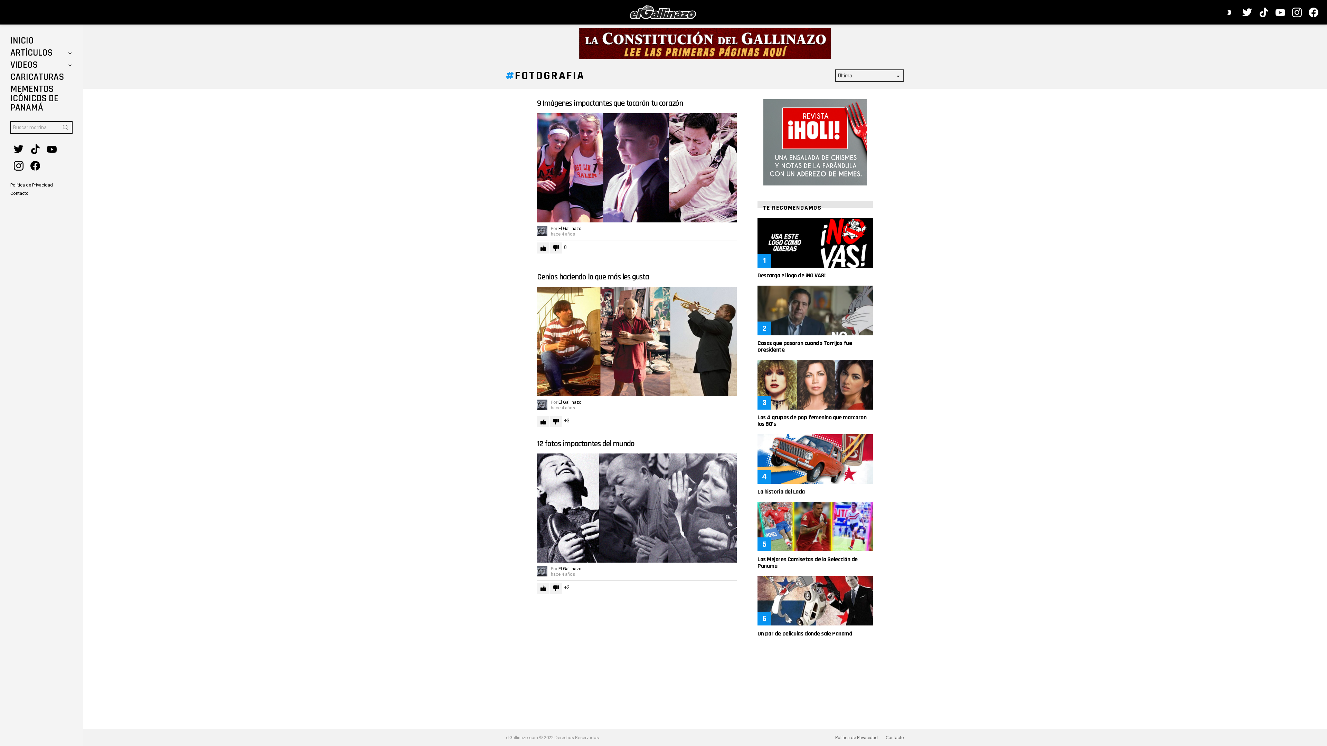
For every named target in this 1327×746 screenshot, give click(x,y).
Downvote (556, 248)
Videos (24, 65)
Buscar (66, 128)
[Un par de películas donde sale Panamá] (815, 600)
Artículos (31, 53)
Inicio (22, 41)
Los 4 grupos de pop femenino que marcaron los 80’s (812, 420)
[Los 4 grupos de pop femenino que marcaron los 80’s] (815, 384)
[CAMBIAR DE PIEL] (1229, 12)
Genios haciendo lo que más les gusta (593, 277)
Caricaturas (37, 77)
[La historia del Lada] (815, 459)
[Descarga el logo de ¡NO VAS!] (815, 243)
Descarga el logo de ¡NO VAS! (791, 275)
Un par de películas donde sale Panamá (804, 634)
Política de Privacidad (856, 737)
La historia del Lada (781, 492)
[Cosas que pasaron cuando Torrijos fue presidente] (815, 310)
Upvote (543, 248)
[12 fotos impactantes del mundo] (637, 508)
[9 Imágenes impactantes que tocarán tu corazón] (637, 167)
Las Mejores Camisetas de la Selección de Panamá (807, 562)
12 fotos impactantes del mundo (585, 444)
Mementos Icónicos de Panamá (34, 98)
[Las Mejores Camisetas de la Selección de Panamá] (815, 526)
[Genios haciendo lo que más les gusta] (637, 341)
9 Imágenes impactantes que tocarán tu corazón (610, 103)
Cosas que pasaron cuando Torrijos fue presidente (804, 346)
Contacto (895, 737)
